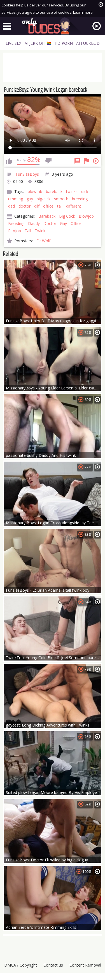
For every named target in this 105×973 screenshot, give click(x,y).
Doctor (49, 223)
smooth (61, 198)
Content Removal (85, 965)
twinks (72, 191)
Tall (28, 230)
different (73, 206)
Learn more (83, 12)
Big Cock (67, 216)
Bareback (46, 216)
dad (11, 206)
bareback (54, 191)
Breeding (16, 223)
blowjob (35, 191)
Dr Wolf (43, 240)
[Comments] (77, 160)
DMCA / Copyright (20, 965)
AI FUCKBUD (88, 43)
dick (84, 191)
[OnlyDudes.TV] (52, 26)
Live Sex (13, 43)
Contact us (53, 965)
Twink (40, 230)
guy (30, 198)
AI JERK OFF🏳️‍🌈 (38, 43)
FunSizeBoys (27, 174)
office (48, 206)
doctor (24, 206)
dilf (36, 206)
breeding (80, 198)
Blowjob (86, 216)
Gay (63, 223)
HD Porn (64, 43)
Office (76, 223)
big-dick (43, 198)
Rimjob (14, 230)
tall (59, 206)
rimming (15, 198)
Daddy (34, 223)
